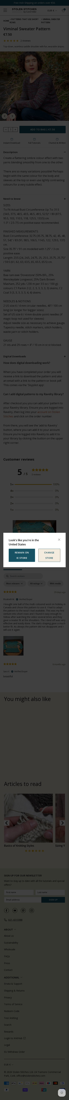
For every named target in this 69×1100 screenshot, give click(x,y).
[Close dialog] (59, 539)
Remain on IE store (22, 555)
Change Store (49, 555)
